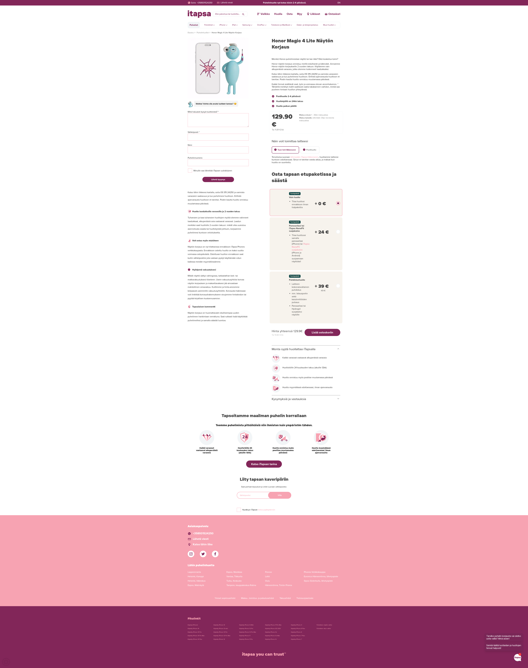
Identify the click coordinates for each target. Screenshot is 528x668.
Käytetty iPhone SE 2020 (273, 628)
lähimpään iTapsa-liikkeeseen (304, 157)
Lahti (267, 576)
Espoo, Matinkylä (196, 585)
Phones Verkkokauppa (314, 572)
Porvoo (268, 572)
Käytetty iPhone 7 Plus (298, 635)
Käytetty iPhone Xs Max (272, 635)
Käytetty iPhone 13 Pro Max (222, 635)
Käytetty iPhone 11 (244, 635)
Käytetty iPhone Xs (271, 632)
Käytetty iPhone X (296, 625)
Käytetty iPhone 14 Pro (195, 632)
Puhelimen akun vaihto (324, 628)
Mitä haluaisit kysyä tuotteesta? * (203, 112)
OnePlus (260, 25)
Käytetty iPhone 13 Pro (220, 632)
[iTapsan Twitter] (203, 554)
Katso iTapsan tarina (264, 464)
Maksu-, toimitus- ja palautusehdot (257, 598)
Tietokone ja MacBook (280, 25)
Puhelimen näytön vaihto (324, 625)
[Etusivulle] (199, 14)
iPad (234, 25)
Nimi (190, 145)
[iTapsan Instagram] (191, 554)
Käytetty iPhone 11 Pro (246, 639)
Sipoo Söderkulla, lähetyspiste (318, 581)
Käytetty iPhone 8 (296, 632)
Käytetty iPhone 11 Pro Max (273, 625)
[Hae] (243, 14)
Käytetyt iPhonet (193, 625)
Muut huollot (328, 25)
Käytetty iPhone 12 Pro (246, 628)
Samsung (246, 25)
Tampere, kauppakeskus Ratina (241, 585)
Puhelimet (208, 25)
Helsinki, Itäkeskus (196, 581)
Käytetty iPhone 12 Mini (246, 625)
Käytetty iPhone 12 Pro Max (247, 632)
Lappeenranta (194, 572)
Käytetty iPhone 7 (296, 639)
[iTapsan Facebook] (215, 554)
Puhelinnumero (195, 158)
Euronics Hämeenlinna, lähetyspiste (321, 576)
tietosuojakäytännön (266, 510)
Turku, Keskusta (233, 581)
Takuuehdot (285, 598)
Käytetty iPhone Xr (271, 639)
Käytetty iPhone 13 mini (221, 628)
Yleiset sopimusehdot (225, 598)
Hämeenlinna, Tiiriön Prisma (278, 585)
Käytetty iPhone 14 (193, 628)
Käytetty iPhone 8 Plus (298, 628)
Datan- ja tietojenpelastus (307, 25)
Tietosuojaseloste (304, 598)
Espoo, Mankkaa (234, 572)
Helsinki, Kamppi (196, 576)
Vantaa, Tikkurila (234, 576)
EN (339, 2)
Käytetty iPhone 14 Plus (195, 639)
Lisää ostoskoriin (322, 332)
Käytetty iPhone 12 (219, 639)
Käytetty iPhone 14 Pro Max (196, 635)
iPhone (222, 25)
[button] (6, 662)
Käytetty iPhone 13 (219, 625)
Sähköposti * (194, 132)
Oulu (267, 581)
